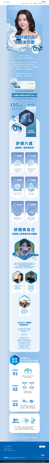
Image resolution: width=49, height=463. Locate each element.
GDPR (17, 458)
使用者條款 (12, 458)
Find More (38, 461)
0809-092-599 (9, 449)
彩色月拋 (41, 443)
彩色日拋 (37, 443)
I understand (43, 461)
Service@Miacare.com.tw (9, 448)
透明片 (44, 443)
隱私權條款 (9, 458)
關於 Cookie (15, 458)
